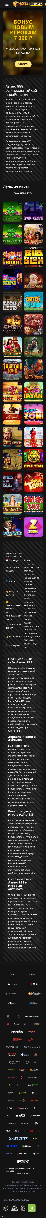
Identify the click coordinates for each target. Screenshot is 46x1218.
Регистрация (36, 4)
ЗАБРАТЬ (23, 64)
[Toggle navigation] (6, 4)
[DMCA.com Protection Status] (32, 1208)
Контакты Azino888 (23, 1173)
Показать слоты (23, 193)
